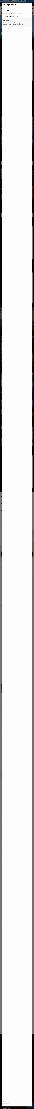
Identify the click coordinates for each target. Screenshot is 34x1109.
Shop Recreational (17, 38)
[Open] (29, 13)
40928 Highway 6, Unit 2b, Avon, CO (13, 65)
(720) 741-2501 (8, 50)
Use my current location (11, 16)
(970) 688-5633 (8, 67)
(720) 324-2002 (8, 33)
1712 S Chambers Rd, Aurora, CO (12, 48)
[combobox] (16, 13)
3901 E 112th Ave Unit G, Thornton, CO (14, 30)
